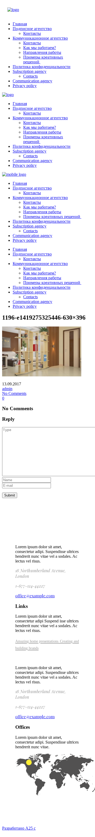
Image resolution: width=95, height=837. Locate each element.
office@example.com (35, 595)
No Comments (14, 393)
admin (7, 388)
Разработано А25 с (19, 828)
